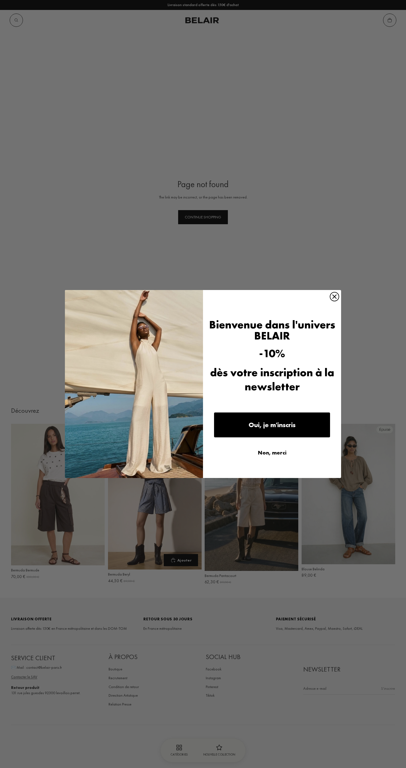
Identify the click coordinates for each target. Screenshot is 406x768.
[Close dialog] (334, 296)
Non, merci (272, 452)
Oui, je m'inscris (272, 424)
